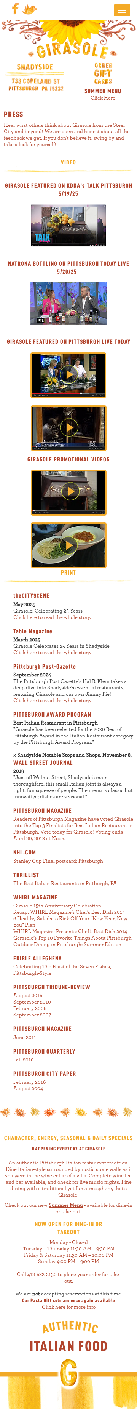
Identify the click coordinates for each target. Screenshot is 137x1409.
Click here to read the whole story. (52, 617)
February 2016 (29, 1082)
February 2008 (29, 1008)
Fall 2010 (23, 1060)
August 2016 (27, 995)
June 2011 (24, 1037)
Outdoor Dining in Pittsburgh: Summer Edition (67, 944)
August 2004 (28, 1088)
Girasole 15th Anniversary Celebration (57, 906)
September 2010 (32, 1002)
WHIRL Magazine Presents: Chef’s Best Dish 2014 (70, 931)
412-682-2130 (42, 1274)
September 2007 (32, 1015)
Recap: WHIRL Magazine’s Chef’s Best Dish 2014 (69, 912)
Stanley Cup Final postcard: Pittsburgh (58, 861)
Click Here (103, 98)
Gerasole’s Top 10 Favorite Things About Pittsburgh (72, 938)
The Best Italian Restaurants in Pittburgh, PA (65, 883)
